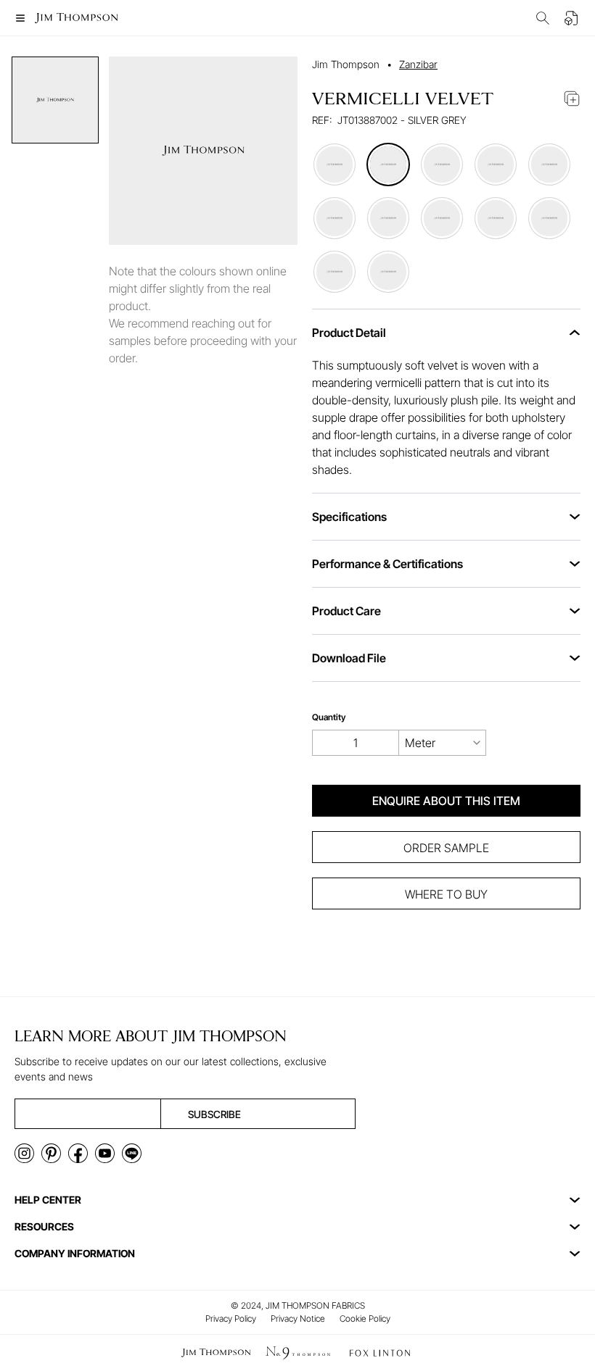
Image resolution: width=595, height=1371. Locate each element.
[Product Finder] (542, 18)
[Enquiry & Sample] (571, 18)
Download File (349, 658)
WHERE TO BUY (446, 894)
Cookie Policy (365, 1318)
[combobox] (442, 743)
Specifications (349, 516)
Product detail (349, 332)
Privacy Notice (298, 1318)
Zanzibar (418, 64)
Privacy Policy (230, 1318)
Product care (346, 611)
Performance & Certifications (387, 564)
